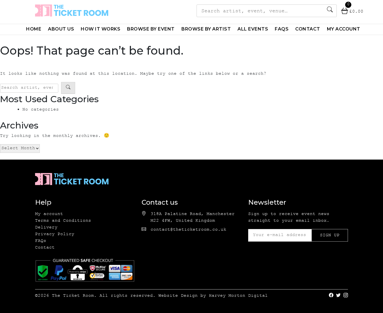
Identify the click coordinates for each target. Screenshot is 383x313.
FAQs (282, 29)
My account (343, 29)
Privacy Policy (54, 234)
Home (33, 29)
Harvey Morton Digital (238, 296)
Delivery (46, 228)
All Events (252, 29)
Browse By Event (151, 29)
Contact (307, 29)
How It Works (100, 29)
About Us (61, 29)
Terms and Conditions (63, 221)
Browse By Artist (206, 29)
